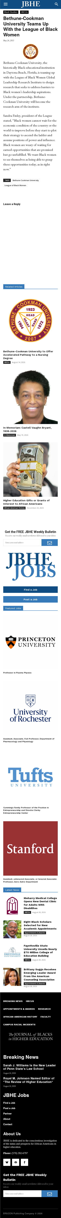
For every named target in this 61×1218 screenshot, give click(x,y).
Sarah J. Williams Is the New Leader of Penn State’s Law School (29, 1067)
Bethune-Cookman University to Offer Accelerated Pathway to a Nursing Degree (28, 355)
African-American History (14, 508)
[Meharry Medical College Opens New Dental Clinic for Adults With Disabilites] (12, 906)
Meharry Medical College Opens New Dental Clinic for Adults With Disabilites (40, 903)
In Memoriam (9, 435)
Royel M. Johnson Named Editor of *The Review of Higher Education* (28, 1080)
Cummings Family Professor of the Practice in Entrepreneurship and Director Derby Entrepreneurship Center (26, 810)
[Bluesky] (6, 1162)
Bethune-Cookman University (26, 180)
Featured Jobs (13, 608)
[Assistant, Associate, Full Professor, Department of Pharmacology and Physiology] (30, 708)
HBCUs (24, 12)
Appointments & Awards (35, 933)
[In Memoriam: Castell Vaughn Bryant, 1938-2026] (30, 397)
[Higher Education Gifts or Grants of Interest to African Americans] (30, 469)
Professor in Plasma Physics (17, 673)
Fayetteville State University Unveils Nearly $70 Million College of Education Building (40, 950)
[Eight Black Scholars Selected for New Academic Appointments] (12, 929)
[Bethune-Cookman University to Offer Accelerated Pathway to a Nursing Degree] (30, 320)
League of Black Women (15, 185)
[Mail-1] (15, 1162)
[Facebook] (24, 1162)
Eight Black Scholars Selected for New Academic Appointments (40, 925)
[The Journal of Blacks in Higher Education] (30, 4)
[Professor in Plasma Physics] (30, 642)
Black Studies (10, 12)
